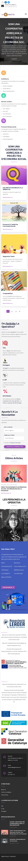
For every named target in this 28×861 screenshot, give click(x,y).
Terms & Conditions (6, 792)
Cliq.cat (8, 351)
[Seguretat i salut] (14, 244)
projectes (13, 332)
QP (5, 383)
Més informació (7, 197)
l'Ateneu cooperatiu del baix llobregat (12, 403)
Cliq (4, 348)
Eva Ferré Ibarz (15, 527)
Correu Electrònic (9, 435)
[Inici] (8, 13)
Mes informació (7, 587)
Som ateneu (7, 396)
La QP (5, 380)
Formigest (6, 365)
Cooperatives (4, 484)
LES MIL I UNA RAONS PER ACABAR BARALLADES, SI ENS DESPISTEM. (17, 823)
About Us (3, 789)
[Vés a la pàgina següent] (19, 311)
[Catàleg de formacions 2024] (14, 212)
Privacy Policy (4, 795)
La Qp (2, 808)
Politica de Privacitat (15, 442)
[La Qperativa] (14, 175)
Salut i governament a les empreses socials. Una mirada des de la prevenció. (18, 832)
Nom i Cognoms (8, 427)
